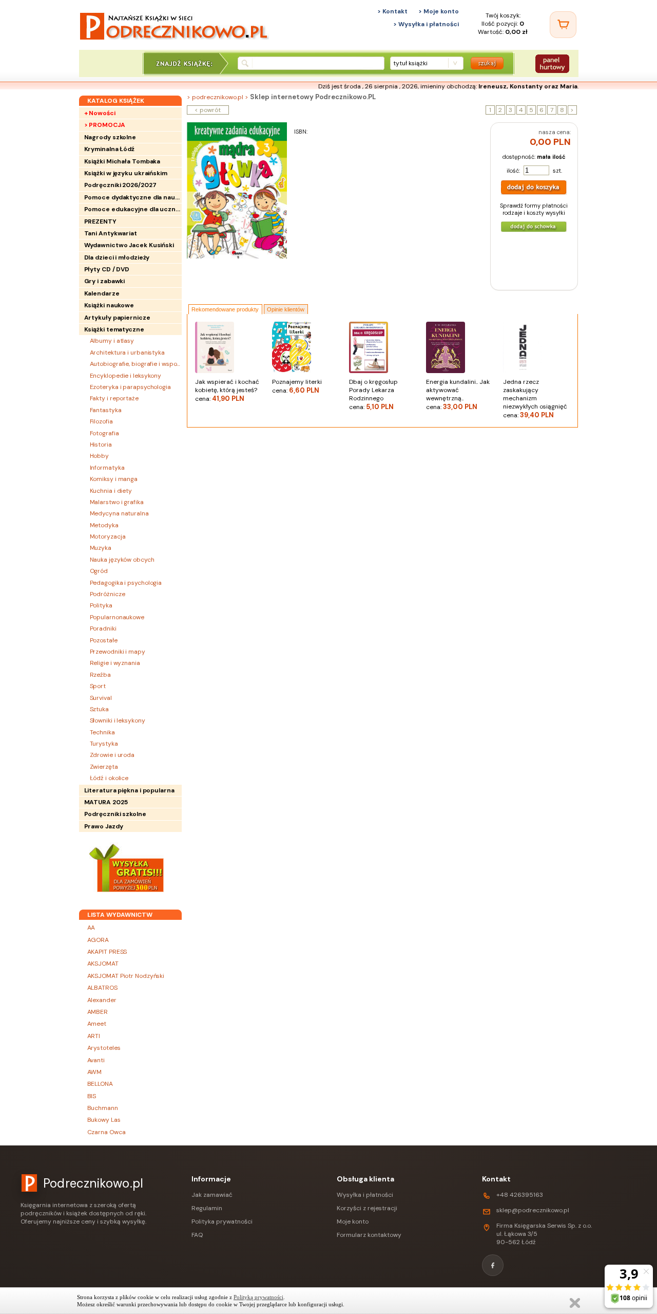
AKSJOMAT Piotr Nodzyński (126, 976)
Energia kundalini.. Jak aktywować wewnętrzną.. (458, 394)
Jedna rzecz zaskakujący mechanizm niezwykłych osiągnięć (535, 398)
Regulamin (206, 1208)
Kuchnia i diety (111, 491)
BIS (91, 1096)
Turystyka (104, 743)
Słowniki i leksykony (117, 720)
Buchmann (102, 1108)
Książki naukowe (109, 305)
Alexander (102, 1000)
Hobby (99, 456)
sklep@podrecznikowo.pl (532, 1210)
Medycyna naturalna (119, 513)
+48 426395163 (519, 1195)
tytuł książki (410, 63)
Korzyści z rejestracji (367, 1208)
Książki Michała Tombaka (122, 161)
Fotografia (104, 433)
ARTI (94, 1036)
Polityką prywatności (258, 1297)
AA (91, 927)
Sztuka (99, 709)
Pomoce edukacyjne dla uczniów (133, 209)
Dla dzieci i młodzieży (117, 257)
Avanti (96, 1060)
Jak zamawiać (212, 1195)
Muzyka (100, 548)
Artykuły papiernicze (117, 317)
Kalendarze (102, 293)
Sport (98, 686)
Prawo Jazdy (103, 826)
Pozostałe (104, 640)
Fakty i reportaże (114, 398)
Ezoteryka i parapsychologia (130, 387)
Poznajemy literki (297, 386)
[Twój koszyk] (563, 24)
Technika (102, 732)
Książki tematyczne (114, 329)
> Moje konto (438, 11)
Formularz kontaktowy (369, 1235)
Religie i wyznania (115, 663)
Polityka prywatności (222, 1221)
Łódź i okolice (109, 778)
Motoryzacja (108, 536)
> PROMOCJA (104, 125)
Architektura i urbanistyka (127, 352)
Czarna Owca (106, 1132)
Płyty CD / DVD (107, 269)
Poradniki (103, 628)
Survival (101, 698)
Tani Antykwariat (110, 233)
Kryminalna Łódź (109, 149)
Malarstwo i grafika (117, 502)
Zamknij (575, 1303)
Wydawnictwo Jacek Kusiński (129, 245)
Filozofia (101, 421)
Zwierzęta (104, 767)
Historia (101, 444)
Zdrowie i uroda (112, 755)
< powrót (208, 110)
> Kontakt (392, 11)
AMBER (97, 1012)
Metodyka (104, 525)
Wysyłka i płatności (365, 1195)
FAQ (197, 1235)
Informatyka (107, 468)
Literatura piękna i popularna (129, 790)
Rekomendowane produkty (225, 309)
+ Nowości (99, 113)
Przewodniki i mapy (117, 651)
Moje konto (353, 1221)
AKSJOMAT (103, 963)
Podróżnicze (107, 594)
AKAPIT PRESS (107, 952)
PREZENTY (100, 221)
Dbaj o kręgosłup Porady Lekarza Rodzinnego (373, 394)
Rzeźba (100, 675)
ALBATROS (102, 988)
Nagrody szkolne (110, 137)
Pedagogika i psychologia (126, 583)
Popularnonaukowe (117, 617)
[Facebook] (493, 1265)
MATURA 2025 (106, 802)
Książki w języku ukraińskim (125, 173)
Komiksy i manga (114, 479)
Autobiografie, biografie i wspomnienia (136, 364)
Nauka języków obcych (122, 560)
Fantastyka (106, 410)
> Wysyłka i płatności (426, 24)
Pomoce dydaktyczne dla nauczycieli (133, 197)
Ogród (99, 571)
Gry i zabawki (104, 281)
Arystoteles (104, 1048)
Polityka (101, 605)
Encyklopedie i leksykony (126, 376)
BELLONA (100, 1084)
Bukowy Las (104, 1120)
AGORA (98, 940)
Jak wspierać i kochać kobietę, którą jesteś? (227, 390)
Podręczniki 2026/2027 (120, 185)
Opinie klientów (285, 309)
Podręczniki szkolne (115, 814)
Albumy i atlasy (112, 341)
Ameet (97, 1024)
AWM (94, 1072)
